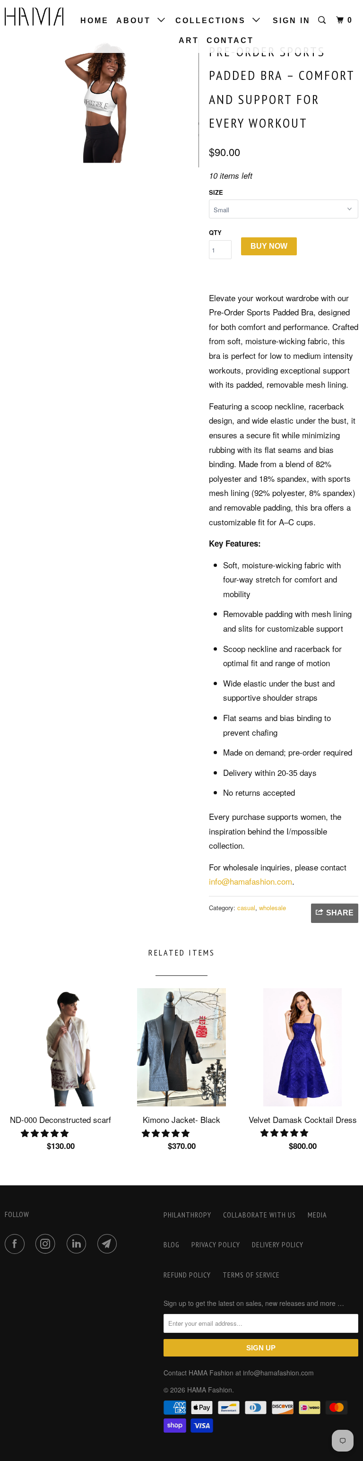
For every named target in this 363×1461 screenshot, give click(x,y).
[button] (46, 1133)
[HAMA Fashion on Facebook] (16, 1244)
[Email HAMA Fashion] (109, 1244)
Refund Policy (187, 1274)
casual (246, 907)
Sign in (292, 21)
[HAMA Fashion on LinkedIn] (78, 1244)
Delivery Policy (277, 1244)
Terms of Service (251, 1274)
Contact (230, 40)
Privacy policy (215, 1244)
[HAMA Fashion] (34, 16)
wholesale (272, 907)
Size (216, 192)
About (136, 21)
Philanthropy (187, 1214)
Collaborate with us (259, 1214)
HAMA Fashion (209, 1389)
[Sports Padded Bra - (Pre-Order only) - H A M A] (102, 103)
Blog (172, 1244)
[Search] (323, 20)
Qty (215, 232)
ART (189, 40)
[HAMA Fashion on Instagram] (47, 1244)
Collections (213, 21)
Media (317, 1214)
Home (94, 21)
